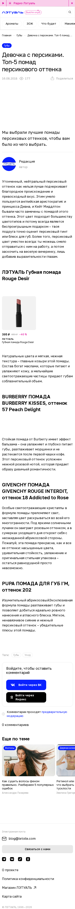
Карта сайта (12, 896)
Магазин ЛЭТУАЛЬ (17, 888)
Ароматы (12, 23)
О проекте (10, 870)
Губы (19, 35)
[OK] (28, 859)
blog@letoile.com (22, 839)
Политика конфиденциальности (28, 879)
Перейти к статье (28, 769)
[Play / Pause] (3, 3)
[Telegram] (4, 859)
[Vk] (12, 859)
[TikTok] (20, 859)
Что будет (48, 23)
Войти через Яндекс (24, 697)
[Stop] (72, 3)
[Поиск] (70, 12)
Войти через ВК (30, 685)
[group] (16, 655)
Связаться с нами (37, 849)
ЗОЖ (30, 23)
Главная (6, 35)
